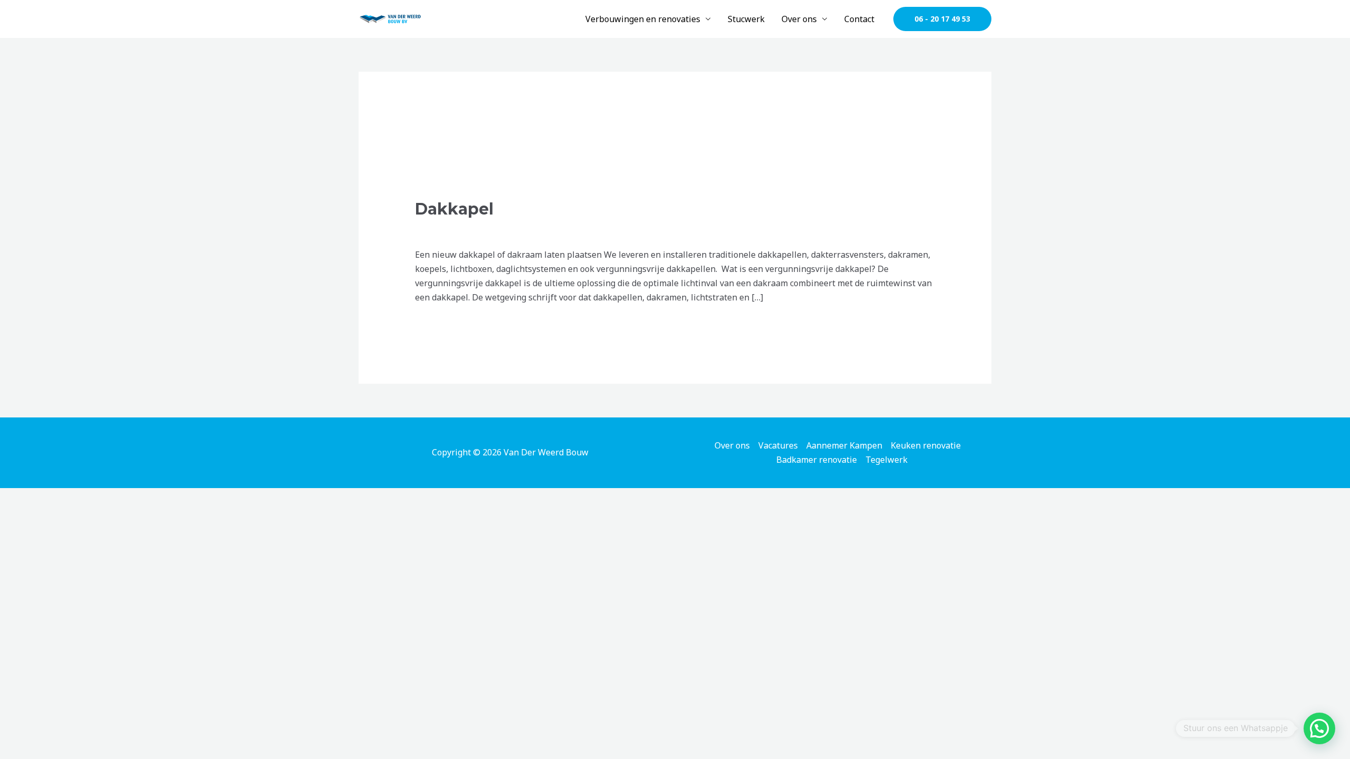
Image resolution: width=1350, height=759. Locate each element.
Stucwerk (746, 19)
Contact (859, 19)
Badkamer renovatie (816, 459)
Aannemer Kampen (844, 445)
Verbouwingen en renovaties (642, 19)
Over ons (799, 19)
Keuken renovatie (926, 445)
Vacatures (778, 445)
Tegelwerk (886, 459)
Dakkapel (454, 209)
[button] (942, 19)
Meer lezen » (440, 323)
